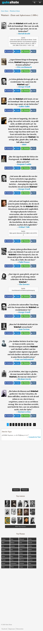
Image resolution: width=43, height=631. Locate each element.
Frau (29, 553)
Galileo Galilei (24, 106)
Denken (30, 567)
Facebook (4, 629)
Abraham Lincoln (24, 379)
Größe (30, 546)
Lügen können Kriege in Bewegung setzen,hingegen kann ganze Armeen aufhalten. (23, 62)
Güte (3, 553)
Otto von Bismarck (24, 67)
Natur (21, 553)
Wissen (30, 560)
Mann (30, 549)
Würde (4, 560)
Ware (12, 560)
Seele (3, 556)
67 (34, 424)
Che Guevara (24, 284)
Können (13, 553)
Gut (12, 549)
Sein (12, 539)
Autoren (16, 490)
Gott (21, 542)
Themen (24, 490)
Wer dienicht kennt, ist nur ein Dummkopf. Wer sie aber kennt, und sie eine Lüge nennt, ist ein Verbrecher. (23, 101)
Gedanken (13, 563)
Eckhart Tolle (24, 227)
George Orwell (24, 87)
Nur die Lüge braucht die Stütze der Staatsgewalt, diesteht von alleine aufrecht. (23, 159)
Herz (12, 556)
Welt (3, 542)
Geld (3, 567)
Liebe (30, 539)
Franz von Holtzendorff (24, 359)
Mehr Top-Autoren (20, 526)
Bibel (24, 144)
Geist (29, 556)
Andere (13, 546)
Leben (3, 539)
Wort (29, 563)
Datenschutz (19, 629)
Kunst (3, 563)
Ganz (21, 549)
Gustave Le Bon (24, 412)
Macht (30, 542)
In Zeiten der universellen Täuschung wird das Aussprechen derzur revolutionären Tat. (23, 307)
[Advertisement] (21, 464)
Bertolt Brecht (24, 33)
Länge (21, 567)
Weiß (12, 567)
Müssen (22, 560)
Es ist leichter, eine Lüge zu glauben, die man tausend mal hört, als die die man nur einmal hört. (23, 374)
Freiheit (22, 563)
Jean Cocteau (24, 329)
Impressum (12, 629)
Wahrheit (22, 546)
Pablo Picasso (24, 262)
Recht (21, 556)
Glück (3, 549)
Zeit (3, 546)
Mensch (22, 539)
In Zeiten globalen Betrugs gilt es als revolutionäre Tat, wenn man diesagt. (23, 82)
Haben (12, 542)
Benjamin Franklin (24, 164)
